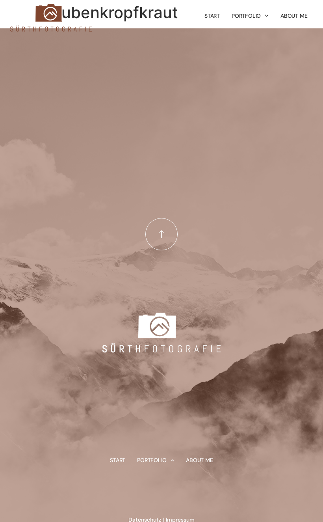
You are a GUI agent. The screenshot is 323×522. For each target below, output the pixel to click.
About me (293, 15)
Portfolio (246, 15)
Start (212, 15)
